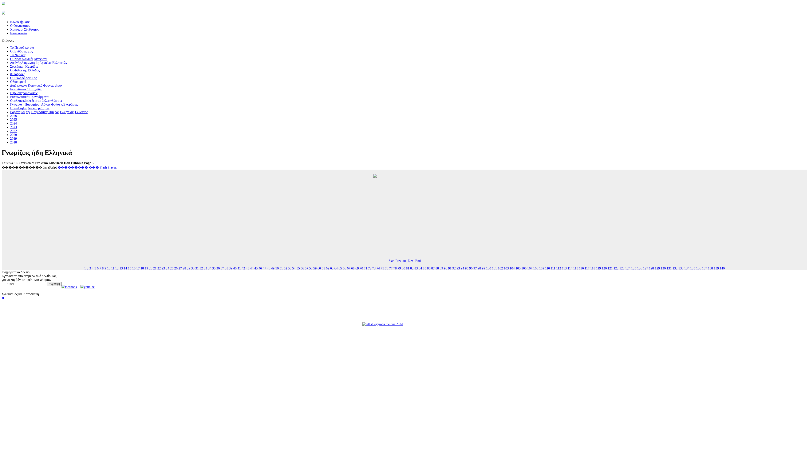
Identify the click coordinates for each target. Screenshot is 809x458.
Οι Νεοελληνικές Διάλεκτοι (28, 59)
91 (449, 268)
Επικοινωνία (18, 33)
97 (475, 268)
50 (277, 268)
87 (433, 268)
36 (218, 268)
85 (424, 268)
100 (488, 268)
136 (698, 268)
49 (273, 268)
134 (686, 268)
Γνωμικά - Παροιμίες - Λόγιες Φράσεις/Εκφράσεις (44, 104)
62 (327, 268)
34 (209, 268)
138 (710, 268)
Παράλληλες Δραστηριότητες (29, 108)
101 (494, 268)
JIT (4, 298)
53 (289, 268)
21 (155, 268)
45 (256, 268)
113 (564, 268)
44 (251, 268)
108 (535, 268)
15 (129, 268)
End (418, 260)
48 (268, 268)
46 (260, 268)
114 (570, 268)
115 (575, 268)
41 (239, 268)
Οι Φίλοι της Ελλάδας (25, 70)
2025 (13, 119)
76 (386, 268)
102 (500, 268)
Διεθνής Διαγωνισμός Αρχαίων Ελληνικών (38, 62)
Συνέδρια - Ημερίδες (24, 66)
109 (541, 268)
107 (529, 268)
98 (479, 268)
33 (205, 268)
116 (581, 268)
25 (171, 268)
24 (167, 268)
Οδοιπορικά (18, 81)
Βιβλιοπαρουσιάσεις (24, 93)
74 (378, 268)
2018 (13, 142)
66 (344, 268)
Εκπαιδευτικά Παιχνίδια (26, 89)
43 (247, 268)
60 (319, 268)
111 (553, 268)
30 (192, 268)
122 (616, 268)
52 (285, 268)
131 (669, 268)
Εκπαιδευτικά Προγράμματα (29, 97)
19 (146, 268)
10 (108, 268)
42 (243, 268)
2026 (13, 116)
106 (523, 268)
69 (357, 268)
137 (704, 268)
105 (518, 268)
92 (454, 268)
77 (390, 268)
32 (201, 268)
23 (163, 268)
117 (587, 268)
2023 (13, 127)
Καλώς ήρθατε (20, 22)
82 (412, 268)
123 (621, 268)
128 (651, 268)
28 (184, 268)
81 (407, 268)
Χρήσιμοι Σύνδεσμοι (24, 29)
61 (323, 268)
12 (117, 268)
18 (142, 268)
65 (340, 268)
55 (298, 268)
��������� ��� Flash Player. (87, 167)
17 (138, 268)
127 (645, 268)
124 (627, 268)
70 (361, 268)
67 (348, 268)
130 (663, 268)
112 (558, 268)
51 (281, 268)
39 (230, 268)
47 (264, 268)
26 (176, 268)
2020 (13, 135)
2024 (13, 123)
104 (512, 268)
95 (466, 268)
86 (428, 268)
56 (302, 268)
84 (420, 268)
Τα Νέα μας (18, 55)
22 (159, 268)
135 (692, 268)
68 (353, 268)
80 (403, 268)
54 (294, 268)
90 (445, 268)
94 (462, 268)
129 (657, 268)
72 (369, 268)
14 (125, 268)
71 (365, 268)
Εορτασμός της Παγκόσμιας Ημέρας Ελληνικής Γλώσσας (49, 112)
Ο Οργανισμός (20, 25)
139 (716, 268)
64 (336, 268)
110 (547, 268)
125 (633, 268)
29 (188, 268)
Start (391, 260)
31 (197, 268)
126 (639, 268)
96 (471, 268)
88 (437, 268)
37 (222, 268)
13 (121, 268)
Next (411, 260)
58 (310, 268)
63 (332, 268)
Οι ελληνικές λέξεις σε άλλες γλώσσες (36, 100)
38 (226, 268)
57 (306, 268)
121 (610, 268)
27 (180, 268)
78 (395, 268)
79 (399, 268)
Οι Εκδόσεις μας (21, 51)
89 (441, 268)
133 (680, 268)
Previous (401, 260)
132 (675, 268)
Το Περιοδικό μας (22, 47)
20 (150, 268)
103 (506, 268)
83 (416, 268)
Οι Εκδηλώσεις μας (23, 78)
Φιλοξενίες (17, 74)
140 (722, 268)
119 (598, 268)
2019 (13, 138)
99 (483, 268)
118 (592, 268)
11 (112, 268)
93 (458, 268)
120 (604, 268)
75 (382, 268)
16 (133, 268)
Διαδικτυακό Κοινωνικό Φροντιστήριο (36, 85)
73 (374, 268)
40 (235, 268)
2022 (13, 131)
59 (315, 268)
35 (214, 268)
